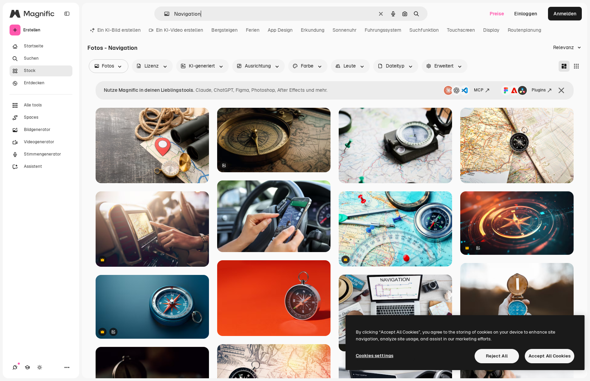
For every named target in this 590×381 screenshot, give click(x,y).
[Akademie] (27, 367)
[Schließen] (561, 90)
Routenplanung (524, 30)
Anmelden (564, 14)
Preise (497, 14)
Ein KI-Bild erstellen (119, 30)
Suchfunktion (424, 30)
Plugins (539, 90)
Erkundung (312, 30)
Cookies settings (374, 355)
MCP (478, 90)
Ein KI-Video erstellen (179, 30)
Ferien (252, 30)
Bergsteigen (224, 30)
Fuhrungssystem (383, 30)
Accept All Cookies (550, 356)
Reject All (497, 356)
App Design (280, 30)
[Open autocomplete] (164, 13)
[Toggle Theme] (39, 367)
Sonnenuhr (344, 30)
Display (491, 30)
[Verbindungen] (15, 367)
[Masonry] (564, 66)
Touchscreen (461, 30)
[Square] (576, 66)
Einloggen (525, 14)
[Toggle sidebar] (66, 13)
